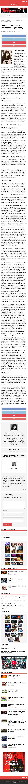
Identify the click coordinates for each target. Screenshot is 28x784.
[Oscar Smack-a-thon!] (7, 555)
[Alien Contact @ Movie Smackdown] (8, 626)
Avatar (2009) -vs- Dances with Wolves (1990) (16, 745)
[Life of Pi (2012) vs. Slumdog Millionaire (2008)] (14, 563)
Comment (5, 500)
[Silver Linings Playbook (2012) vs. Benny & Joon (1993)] (7, 563)
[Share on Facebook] (14, 36)
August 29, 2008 (7, 31)
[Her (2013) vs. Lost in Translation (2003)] (20, 544)
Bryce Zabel (14, 468)
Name (4, 510)
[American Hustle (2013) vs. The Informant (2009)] (7, 548)
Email (4, 515)
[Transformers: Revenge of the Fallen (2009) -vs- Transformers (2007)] (7, 635)
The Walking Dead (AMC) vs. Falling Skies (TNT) (17, 730)
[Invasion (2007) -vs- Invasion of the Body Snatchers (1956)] (11, 639)
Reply (24, 489)
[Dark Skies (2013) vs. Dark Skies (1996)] (14, 617)
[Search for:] (14, 15)
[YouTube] (17, 4)
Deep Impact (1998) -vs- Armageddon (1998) (14, 676)
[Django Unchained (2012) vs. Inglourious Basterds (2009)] (7, 559)
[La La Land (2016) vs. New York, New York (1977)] (7, 544)
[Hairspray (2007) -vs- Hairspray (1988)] (4, 700)
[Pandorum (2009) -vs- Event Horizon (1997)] (8, 630)
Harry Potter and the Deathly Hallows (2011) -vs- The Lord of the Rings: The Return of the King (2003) (17, 722)
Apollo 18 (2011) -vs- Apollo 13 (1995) (15, 579)
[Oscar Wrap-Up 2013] (20, 551)
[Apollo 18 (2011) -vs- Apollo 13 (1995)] (4, 581)
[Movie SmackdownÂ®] (14, 10)
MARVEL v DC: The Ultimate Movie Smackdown (12, 605)
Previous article (14, 449)
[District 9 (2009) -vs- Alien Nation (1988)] (14, 630)
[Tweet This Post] (14, 39)
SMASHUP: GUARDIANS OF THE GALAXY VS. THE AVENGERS (13, 652)
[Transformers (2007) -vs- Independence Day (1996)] (17, 639)
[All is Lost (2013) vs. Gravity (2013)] (20, 548)
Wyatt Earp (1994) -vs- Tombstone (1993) (17, 586)
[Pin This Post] (14, 42)
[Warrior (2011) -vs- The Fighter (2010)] (4, 706)
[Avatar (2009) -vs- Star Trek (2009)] (19, 625)
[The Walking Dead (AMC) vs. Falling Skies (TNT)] (7, 621)
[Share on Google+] (14, 46)
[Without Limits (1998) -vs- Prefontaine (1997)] (4, 692)
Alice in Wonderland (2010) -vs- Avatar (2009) (16, 737)
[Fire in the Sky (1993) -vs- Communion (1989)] (14, 635)
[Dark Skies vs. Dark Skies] (14, 621)
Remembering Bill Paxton (9, 568)
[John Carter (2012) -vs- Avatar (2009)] (20, 617)
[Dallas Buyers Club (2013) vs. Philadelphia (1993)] (14, 548)
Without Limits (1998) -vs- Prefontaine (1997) (15, 690)
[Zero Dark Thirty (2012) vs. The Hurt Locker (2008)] (14, 559)
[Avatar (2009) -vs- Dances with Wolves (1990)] (4, 747)
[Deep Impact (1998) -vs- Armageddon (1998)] (4, 677)
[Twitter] (14, 4)
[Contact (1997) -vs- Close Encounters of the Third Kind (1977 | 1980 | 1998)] (20, 630)
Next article (14, 451)
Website (5, 519)
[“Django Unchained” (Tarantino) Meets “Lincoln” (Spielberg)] (20, 559)
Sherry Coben (16, 31)
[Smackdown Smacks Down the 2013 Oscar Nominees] (20, 555)
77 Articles (20, 433)
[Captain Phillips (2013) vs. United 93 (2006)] (14, 551)
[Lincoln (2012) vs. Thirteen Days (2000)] (20, 563)
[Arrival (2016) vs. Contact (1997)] (14, 544)
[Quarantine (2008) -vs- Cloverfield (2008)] (14, 625)
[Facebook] (11, 4)
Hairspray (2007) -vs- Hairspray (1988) (16, 697)
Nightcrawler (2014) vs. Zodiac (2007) (16, 572)
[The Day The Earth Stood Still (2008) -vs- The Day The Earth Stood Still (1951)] (20, 635)
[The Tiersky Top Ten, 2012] (14, 555)
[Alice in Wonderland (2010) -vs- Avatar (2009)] (4, 740)
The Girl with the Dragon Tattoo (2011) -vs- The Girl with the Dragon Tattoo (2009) (16, 713)
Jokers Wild (4, 608)
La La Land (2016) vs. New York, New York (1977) (12, 601)
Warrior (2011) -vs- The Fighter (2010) (16, 705)
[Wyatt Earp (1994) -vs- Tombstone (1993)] (4, 589)
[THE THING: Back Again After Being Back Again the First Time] (20, 621)
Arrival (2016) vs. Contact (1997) (8, 603)
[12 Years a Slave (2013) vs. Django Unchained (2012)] (7, 551)
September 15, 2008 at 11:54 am (14, 470)
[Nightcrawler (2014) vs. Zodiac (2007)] (4, 573)
